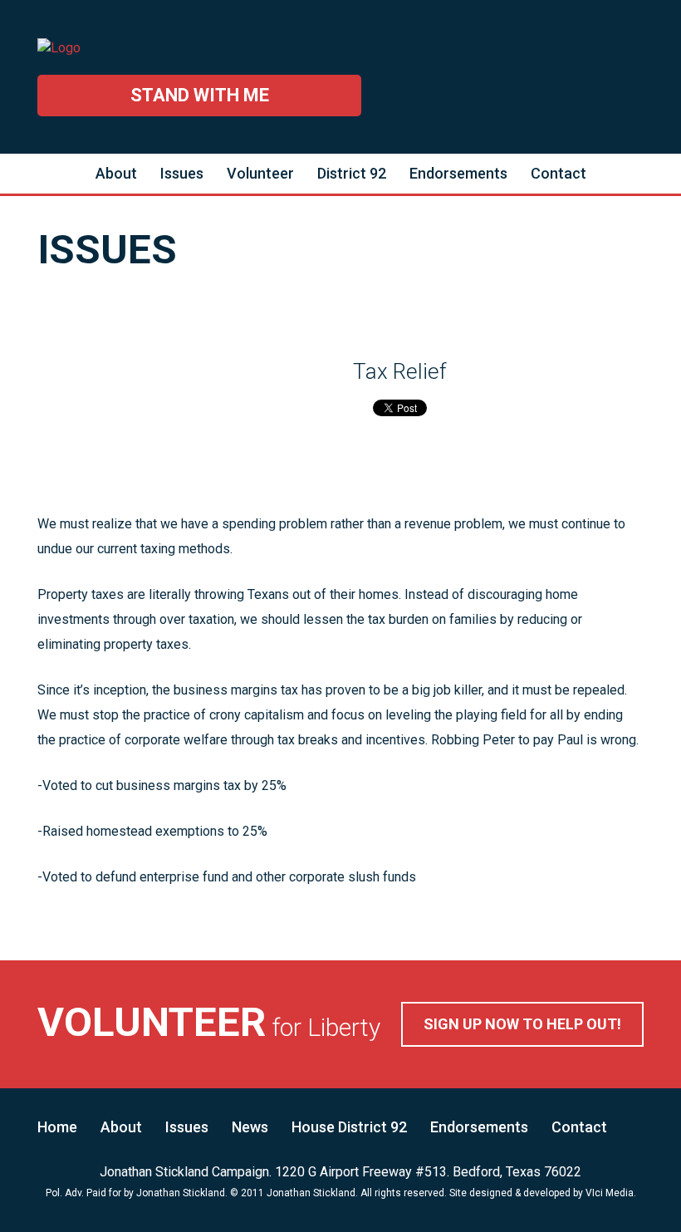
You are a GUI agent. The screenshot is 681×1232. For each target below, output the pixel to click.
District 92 (351, 173)
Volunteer (260, 173)
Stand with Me (199, 95)
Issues (181, 173)
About (116, 173)
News (250, 1127)
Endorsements (458, 173)
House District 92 (349, 1127)
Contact (558, 173)
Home (57, 1127)
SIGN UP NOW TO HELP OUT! (522, 1024)
